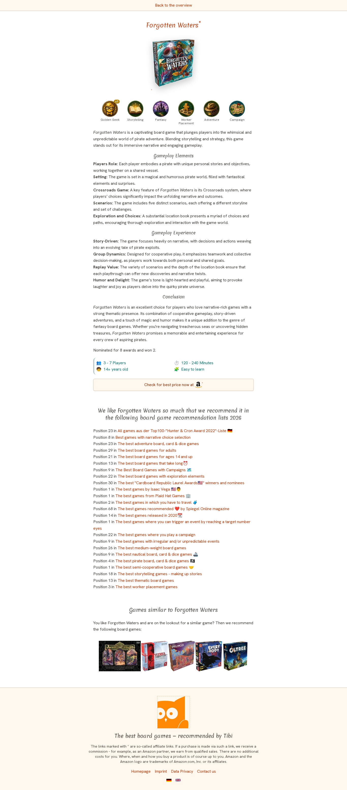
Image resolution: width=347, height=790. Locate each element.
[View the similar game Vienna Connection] (154, 656)
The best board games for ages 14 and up (155, 456)
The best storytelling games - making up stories (160, 573)
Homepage (141, 771)
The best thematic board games (146, 580)
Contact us (206, 771)
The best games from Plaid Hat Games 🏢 (153, 495)
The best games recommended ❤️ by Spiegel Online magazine (173, 508)
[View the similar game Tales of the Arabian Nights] (119, 656)
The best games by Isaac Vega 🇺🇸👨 (148, 489)
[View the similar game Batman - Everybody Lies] (208, 656)
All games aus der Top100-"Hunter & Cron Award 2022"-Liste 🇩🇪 (175, 430)
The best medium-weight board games (152, 548)
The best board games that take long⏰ (153, 463)
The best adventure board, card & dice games (158, 443)
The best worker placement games (146, 586)
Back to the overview (173, 5)
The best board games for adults (147, 450)
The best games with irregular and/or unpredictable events (167, 541)
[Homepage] (173, 712)
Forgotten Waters (173, 25)
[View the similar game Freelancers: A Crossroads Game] (181, 656)
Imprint (161, 771)
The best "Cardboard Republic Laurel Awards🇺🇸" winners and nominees (181, 482)
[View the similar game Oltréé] (235, 656)
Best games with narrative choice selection (153, 437)
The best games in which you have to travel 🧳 (156, 502)
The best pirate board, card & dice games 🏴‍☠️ (155, 561)
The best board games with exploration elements (161, 476)
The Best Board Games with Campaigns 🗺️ (153, 470)
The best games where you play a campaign (156, 534)
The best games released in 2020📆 (150, 515)
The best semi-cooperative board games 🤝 (154, 567)
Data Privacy (182, 771)
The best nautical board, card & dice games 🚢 (156, 554)
